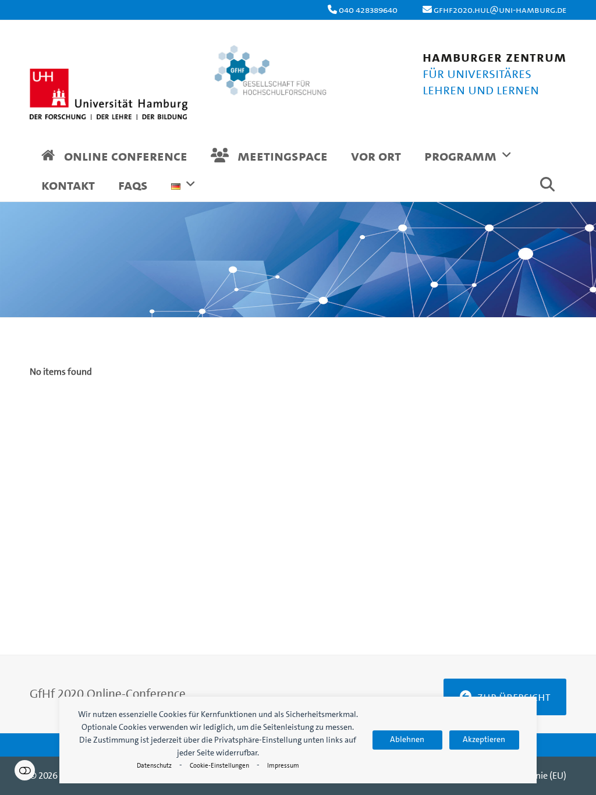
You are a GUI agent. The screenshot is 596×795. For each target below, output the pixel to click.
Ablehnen (407, 739)
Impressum (283, 765)
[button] (547, 186)
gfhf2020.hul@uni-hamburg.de (500, 9)
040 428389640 (368, 9)
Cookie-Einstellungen (219, 765)
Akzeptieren (484, 739)
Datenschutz (154, 765)
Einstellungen (25, 770)
